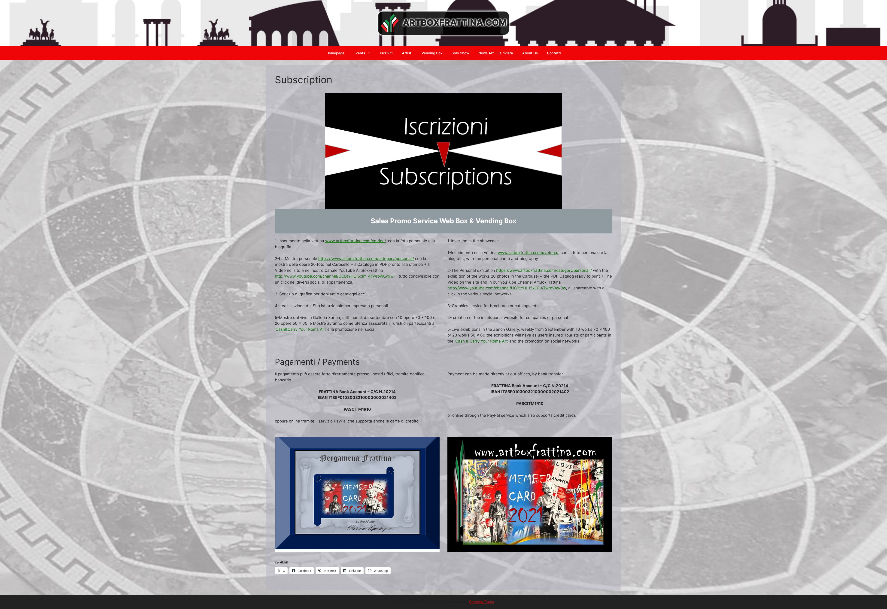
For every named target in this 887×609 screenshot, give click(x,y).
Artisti (407, 53)
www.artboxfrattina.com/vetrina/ (355, 241)
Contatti (554, 53)
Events (359, 53)
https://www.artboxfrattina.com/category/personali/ (366, 258)
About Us (530, 53)
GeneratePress (481, 602)
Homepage (335, 53)
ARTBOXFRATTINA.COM (455, 22)
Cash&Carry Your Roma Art (300, 329)
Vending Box (432, 53)
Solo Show (460, 53)
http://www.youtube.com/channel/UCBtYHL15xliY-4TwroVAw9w (334, 276)
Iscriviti (386, 53)
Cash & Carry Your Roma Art (481, 341)
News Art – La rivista (495, 53)
